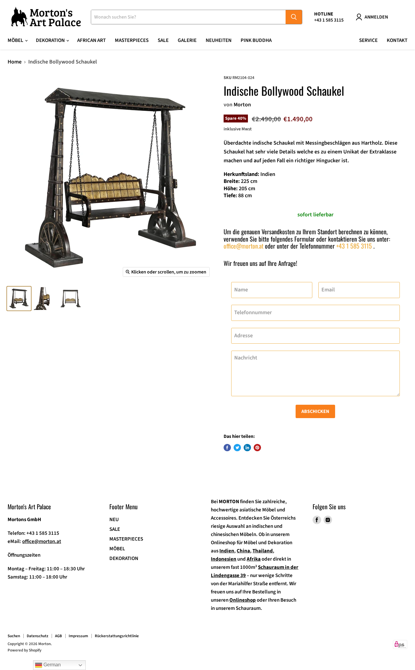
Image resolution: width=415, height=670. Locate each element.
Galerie (187, 40)
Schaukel (284, 143)
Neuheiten (219, 40)
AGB (58, 636)
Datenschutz (37, 636)
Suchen (14, 636)
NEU (114, 519)
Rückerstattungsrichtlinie (117, 636)
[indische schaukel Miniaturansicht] (19, 299)
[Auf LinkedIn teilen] (247, 447)
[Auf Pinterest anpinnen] (257, 447)
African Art (91, 40)
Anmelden (376, 17)
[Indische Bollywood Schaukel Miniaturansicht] (71, 299)
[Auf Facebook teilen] (227, 447)
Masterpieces (132, 40)
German (51, 664)
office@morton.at (243, 245)
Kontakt (397, 40)
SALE (163, 40)
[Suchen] (294, 17)
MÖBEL (117, 548)
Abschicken (315, 411)
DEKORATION (123, 558)
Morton (242, 104)
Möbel (16, 40)
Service (368, 40)
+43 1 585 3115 (354, 245)
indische (262, 143)
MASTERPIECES (126, 539)
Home (15, 62)
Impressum (78, 636)
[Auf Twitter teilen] (237, 447)
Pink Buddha (256, 40)
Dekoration (51, 40)
